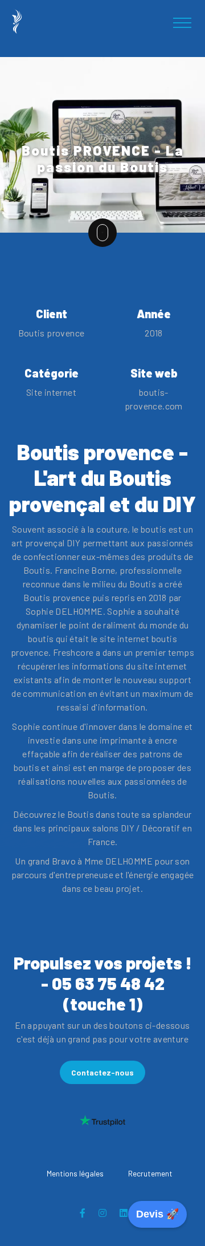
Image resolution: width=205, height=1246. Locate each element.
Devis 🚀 (157, 1214)
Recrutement (150, 1173)
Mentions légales (75, 1173)
